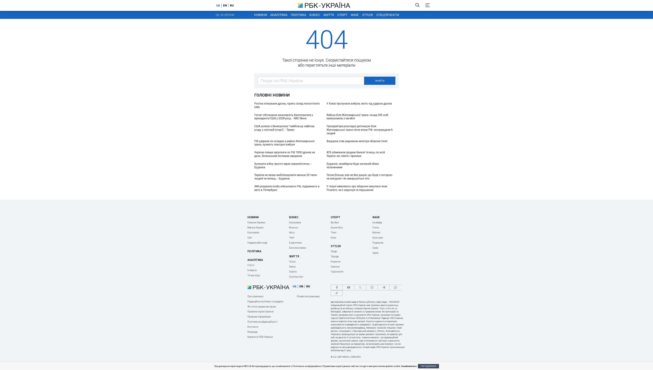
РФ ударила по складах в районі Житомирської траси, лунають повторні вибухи (284, 143)
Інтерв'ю (252, 270)
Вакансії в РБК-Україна (260, 336)
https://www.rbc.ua (388, 308)
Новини (260, 15)
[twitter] (360, 287)
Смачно (335, 266)
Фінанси (293, 227)
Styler (367, 15)
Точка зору (253, 275)
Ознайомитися (408, 366)
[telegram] (384, 287)
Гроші (292, 261)
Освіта (293, 271)
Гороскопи (337, 271)
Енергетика (295, 242)
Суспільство (296, 276)
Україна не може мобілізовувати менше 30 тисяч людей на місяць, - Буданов (285, 176)
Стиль (375, 227)
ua (218, 5)
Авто (292, 232)
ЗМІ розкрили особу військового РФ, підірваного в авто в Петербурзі (287, 188)
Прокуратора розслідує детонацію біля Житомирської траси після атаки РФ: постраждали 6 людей (359, 130)
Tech (291, 237)
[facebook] (337, 287)
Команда (252, 332)
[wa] (395, 287)
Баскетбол (337, 227)
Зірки (375, 253)
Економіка (253, 232)
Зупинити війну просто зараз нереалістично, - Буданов (283, 165)
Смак (375, 247)
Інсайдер (377, 222)
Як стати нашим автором (261, 306)
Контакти (252, 326)
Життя (328, 15)
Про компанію (255, 296)
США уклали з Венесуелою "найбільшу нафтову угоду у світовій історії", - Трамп (284, 128)
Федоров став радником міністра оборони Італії (357, 141)
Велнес (376, 232)
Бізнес (314, 15)
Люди (334, 251)
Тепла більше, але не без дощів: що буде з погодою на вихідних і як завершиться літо (359, 176)
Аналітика (278, 15)
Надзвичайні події (257, 242)
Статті (250, 265)
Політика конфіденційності (262, 321)
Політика (298, 15)
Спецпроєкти (387, 15)
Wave (355, 15)
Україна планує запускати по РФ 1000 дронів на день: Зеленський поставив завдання (284, 154)
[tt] (337, 293)
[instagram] (372, 287)
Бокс (333, 237)
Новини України (256, 222)
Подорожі (377, 242)
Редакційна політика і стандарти (265, 301)
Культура (377, 237)
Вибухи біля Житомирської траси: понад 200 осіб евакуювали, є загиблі (357, 116)
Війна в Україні (255, 227)
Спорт (342, 15)
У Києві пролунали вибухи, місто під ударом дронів (359, 103)
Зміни (292, 266)
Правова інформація (259, 316)
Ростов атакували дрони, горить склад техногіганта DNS (287, 105)
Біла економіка (297, 247)
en (225, 5)
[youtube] (348, 287)
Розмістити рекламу (308, 296)
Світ (249, 237)
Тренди (335, 256)
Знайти (379, 80)
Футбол (335, 222)
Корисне (335, 261)
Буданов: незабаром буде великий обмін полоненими (352, 165)
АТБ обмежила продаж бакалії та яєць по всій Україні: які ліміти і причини (355, 154)
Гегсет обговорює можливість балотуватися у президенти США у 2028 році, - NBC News (283, 116)
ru (232, 5)
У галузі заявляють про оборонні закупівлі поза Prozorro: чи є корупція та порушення (356, 188)
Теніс (334, 232)
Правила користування (260, 311)
